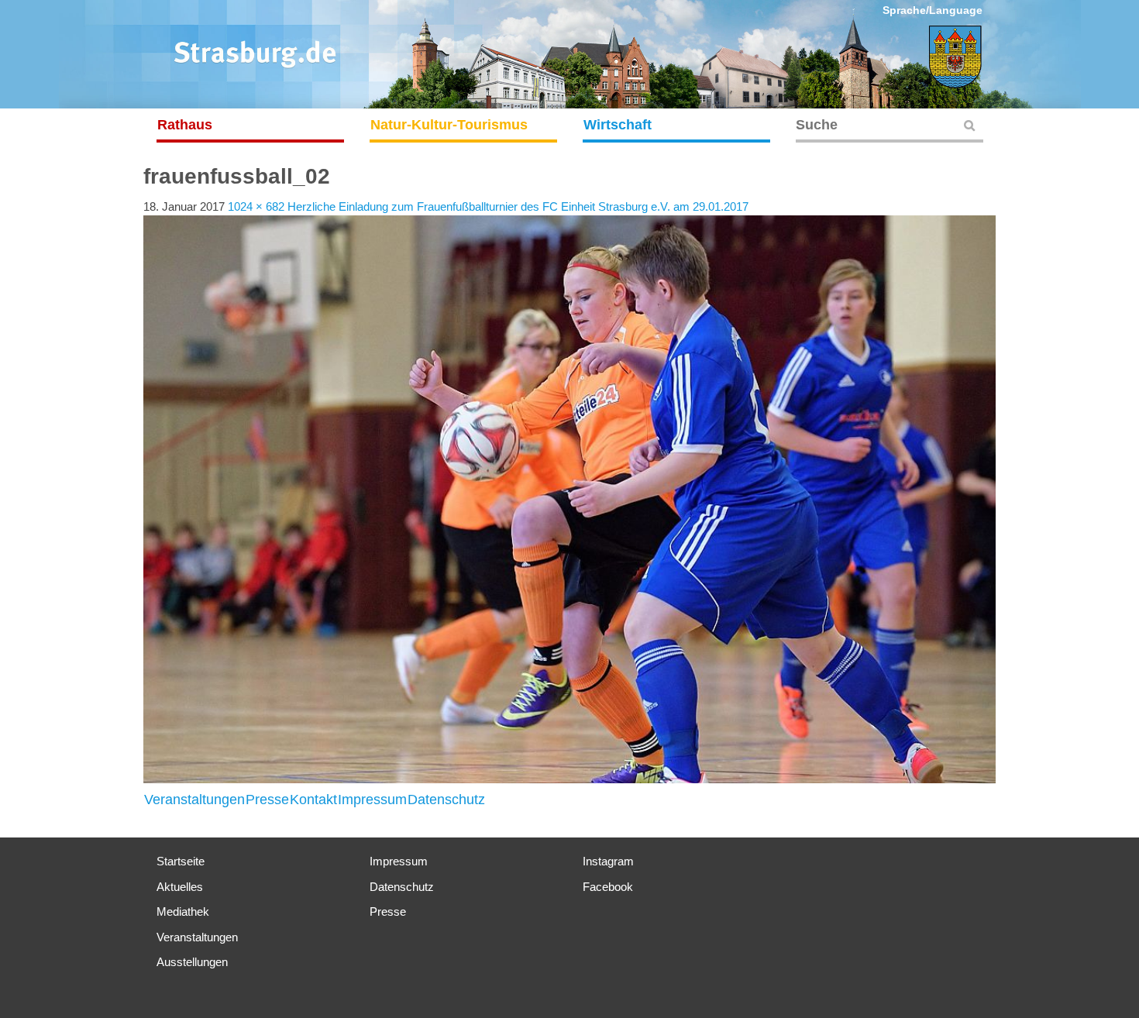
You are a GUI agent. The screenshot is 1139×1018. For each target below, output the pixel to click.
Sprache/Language (932, 10)
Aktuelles (180, 886)
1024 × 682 (256, 206)
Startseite (181, 861)
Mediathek (183, 911)
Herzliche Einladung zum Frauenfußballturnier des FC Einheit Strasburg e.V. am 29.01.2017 (517, 206)
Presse (267, 799)
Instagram (608, 861)
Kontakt (313, 799)
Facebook (608, 886)
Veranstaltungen (194, 799)
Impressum (372, 799)
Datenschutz (446, 799)
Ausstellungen (192, 961)
